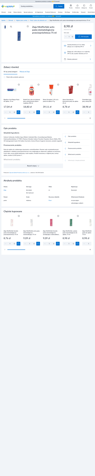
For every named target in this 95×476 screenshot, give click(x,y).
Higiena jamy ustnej (21, 20)
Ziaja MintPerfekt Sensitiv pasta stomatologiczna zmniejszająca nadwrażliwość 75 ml (51, 232)
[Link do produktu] (12, 98)
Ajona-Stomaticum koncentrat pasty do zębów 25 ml (70, 101)
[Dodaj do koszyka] (18, 112)
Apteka (3, 20)
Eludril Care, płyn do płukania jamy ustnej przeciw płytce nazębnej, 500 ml (31, 101)
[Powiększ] (11, 26)
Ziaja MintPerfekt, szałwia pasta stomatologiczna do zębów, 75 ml (70, 232)
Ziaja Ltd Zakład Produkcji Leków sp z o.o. (19, 172)
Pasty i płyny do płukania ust (38, 20)
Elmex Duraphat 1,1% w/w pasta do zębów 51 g (50, 100)
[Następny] (89, 118)
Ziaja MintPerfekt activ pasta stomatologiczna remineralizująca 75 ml (31, 232)
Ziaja (5, 190)
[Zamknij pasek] (91, 16)
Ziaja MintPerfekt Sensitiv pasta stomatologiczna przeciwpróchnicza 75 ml (11, 232)
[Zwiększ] (72, 37)
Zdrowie (10, 20)
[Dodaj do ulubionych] (27, 26)
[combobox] (36, 6)
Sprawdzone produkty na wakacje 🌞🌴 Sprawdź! (47, 1)
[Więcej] (90, 59)
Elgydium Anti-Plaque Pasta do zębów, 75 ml (11, 100)
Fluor (50, 200)
